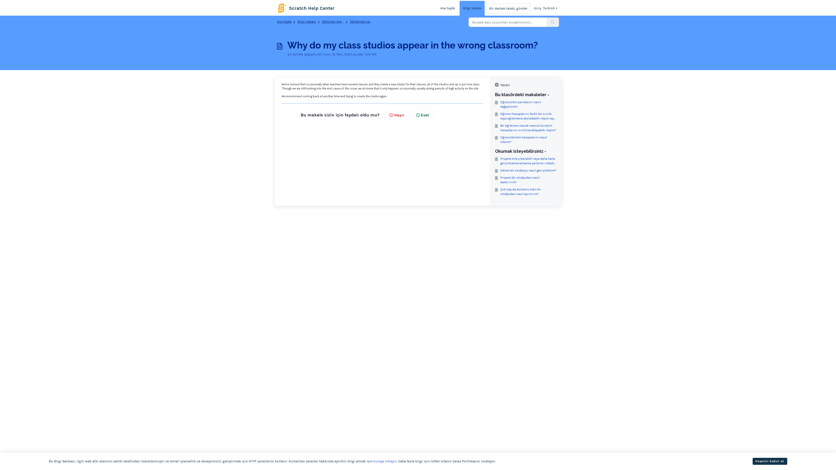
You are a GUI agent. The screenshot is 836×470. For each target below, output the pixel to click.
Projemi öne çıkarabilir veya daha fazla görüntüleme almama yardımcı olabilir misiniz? (527, 161)
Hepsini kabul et (769, 461)
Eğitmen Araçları (335, 22)
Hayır (399, 115)
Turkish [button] (549, 8)
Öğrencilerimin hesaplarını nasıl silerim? (523, 140)
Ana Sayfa (447, 8)
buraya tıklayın (385, 461)
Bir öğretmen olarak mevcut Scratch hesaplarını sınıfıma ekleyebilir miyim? (528, 128)
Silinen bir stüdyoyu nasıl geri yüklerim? (528, 170)
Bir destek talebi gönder (508, 8)
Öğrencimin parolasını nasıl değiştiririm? (520, 104)
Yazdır (505, 85)
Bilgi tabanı (472, 8)
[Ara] (553, 22)
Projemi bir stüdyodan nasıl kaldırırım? (520, 180)
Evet (425, 115)
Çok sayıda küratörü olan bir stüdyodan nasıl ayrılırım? (520, 192)
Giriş (537, 8)
